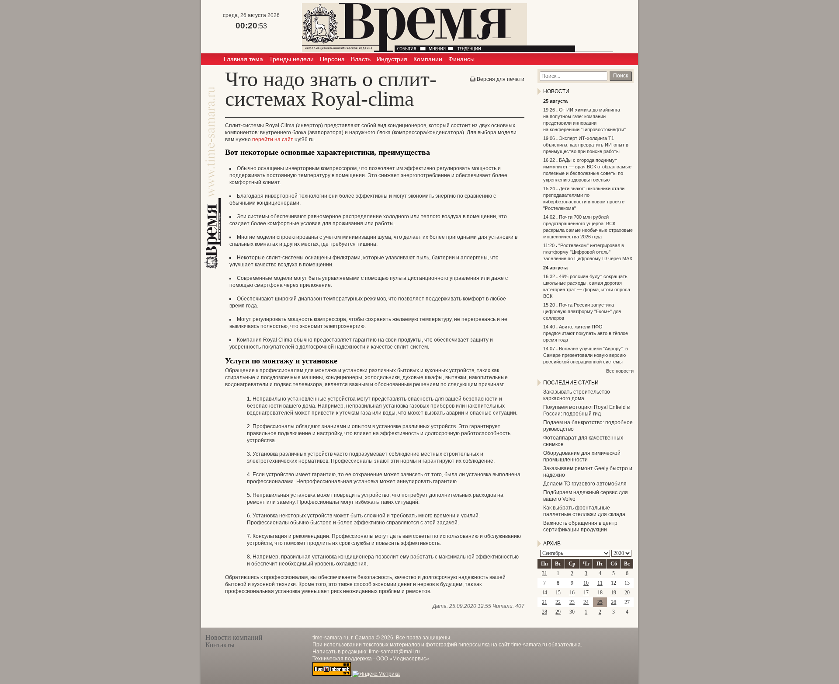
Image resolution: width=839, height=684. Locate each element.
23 (572, 602)
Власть (361, 59)
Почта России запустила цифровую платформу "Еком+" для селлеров (582, 311)
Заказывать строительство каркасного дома (576, 395)
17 (586, 592)
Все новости (620, 370)
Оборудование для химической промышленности (582, 456)
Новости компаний (234, 637)
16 (572, 592)
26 (613, 602)
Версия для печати (500, 79)
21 (544, 602)
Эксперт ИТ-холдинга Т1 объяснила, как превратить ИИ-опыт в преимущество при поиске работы (585, 145)
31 (544, 573)
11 (600, 583)
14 (544, 592)
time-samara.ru (529, 645)
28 (544, 611)
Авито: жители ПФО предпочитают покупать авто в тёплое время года (585, 333)
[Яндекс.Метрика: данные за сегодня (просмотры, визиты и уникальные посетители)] (376, 673)
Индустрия (392, 59)
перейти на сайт (272, 139)
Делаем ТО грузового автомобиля (585, 484)
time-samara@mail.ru (394, 652)
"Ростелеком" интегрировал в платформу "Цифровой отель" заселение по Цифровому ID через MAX (587, 252)
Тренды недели (291, 59)
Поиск (620, 76)
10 (586, 583)
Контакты (220, 645)
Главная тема (243, 59)
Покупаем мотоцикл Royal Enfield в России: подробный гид (586, 410)
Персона (332, 59)
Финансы (461, 59)
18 (600, 592)
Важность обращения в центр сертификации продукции (580, 526)
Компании (427, 59)
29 (558, 611)
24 (586, 602)
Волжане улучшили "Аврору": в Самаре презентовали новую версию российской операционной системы (585, 355)
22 (558, 602)
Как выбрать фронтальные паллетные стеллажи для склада (584, 511)
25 (600, 602)
